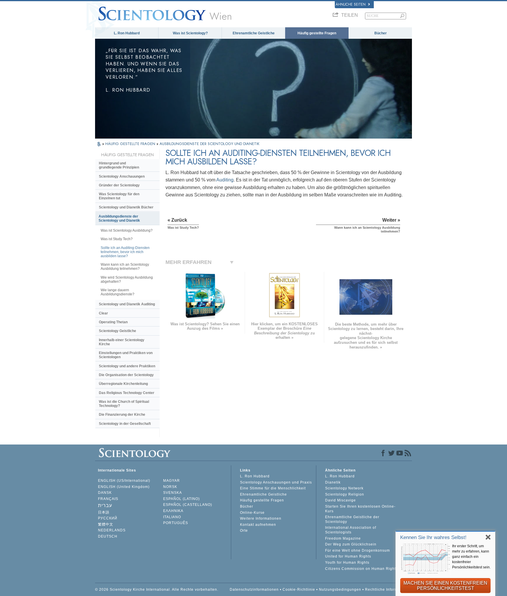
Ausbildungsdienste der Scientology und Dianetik (119, 218)
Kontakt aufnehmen (258, 525)
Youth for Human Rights (347, 562)
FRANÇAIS (108, 499)
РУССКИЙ (107, 518)
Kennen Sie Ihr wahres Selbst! (433, 537)
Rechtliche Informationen (388, 589)
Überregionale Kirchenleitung (123, 384)
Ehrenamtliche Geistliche (254, 33)
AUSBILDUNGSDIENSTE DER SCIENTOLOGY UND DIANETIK (209, 144)
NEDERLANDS (112, 530)
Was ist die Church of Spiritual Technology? (124, 404)
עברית (105, 505)
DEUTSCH (107, 536)
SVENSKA (172, 493)
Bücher (380, 33)
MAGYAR (171, 481)
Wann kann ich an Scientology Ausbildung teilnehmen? (125, 266)
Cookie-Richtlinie (299, 589)
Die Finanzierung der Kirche (122, 415)
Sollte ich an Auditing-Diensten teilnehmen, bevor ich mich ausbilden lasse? (125, 252)
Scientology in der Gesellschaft (125, 424)
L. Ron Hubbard (127, 33)
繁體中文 (105, 524)
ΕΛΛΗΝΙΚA (173, 511)
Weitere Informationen (260, 518)
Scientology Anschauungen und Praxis (276, 482)
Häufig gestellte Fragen (317, 33)
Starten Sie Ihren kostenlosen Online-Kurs (360, 508)
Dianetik (333, 482)
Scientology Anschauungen (122, 176)
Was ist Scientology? (190, 33)
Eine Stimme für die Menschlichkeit (273, 488)
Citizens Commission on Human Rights (361, 569)
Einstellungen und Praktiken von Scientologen (126, 355)
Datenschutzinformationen (254, 589)
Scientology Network (344, 488)
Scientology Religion (344, 494)
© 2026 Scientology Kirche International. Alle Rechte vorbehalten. (156, 589)
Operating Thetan (113, 322)
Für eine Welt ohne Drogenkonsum (357, 550)
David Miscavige (340, 500)
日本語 (103, 512)
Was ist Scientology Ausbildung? (127, 230)
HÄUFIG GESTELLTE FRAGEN (130, 144)
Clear (103, 313)
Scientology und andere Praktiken (127, 366)
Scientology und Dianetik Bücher (126, 207)
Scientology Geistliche (117, 331)
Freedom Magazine (343, 538)
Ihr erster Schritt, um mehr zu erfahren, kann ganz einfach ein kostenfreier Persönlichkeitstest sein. (471, 556)
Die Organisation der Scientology (126, 375)
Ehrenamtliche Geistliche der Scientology (352, 519)
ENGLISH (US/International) (124, 481)
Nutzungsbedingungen (340, 589)
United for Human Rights (348, 556)
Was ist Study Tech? (117, 239)
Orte (244, 530)
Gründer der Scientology (119, 185)
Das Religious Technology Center (126, 393)
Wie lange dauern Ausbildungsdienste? (117, 292)
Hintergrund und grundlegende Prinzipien (119, 165)
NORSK (170, 487)
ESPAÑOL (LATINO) (181, 499)
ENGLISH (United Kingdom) (124, 487)
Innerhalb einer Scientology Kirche (121, 342)
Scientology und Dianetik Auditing (127, 304)
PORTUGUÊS (175, 523)
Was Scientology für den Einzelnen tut (119, 196)
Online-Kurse (252, 513)
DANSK (105, 493)
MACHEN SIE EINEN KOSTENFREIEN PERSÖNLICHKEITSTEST (445, 585)
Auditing (225, 179)
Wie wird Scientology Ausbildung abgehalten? (127, 279)
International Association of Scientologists (350, 530)
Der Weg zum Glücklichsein (350, 544)
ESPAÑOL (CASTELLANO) (187, 505)
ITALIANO (172, 517)
